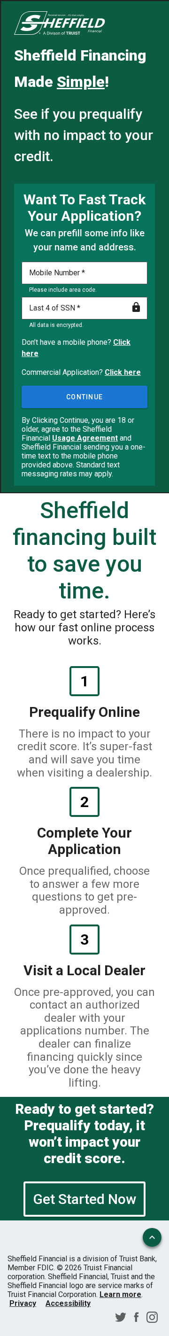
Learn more (120, 1294)
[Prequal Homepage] (59, 24)
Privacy (22, 1303)
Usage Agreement (85, 438)
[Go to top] (152, 1237)
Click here (123, 372)
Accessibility (68, 1303)
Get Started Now (84, 1199)
